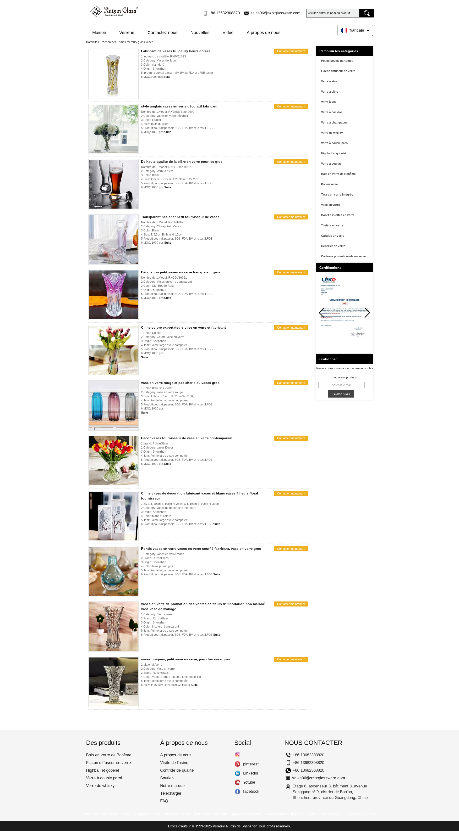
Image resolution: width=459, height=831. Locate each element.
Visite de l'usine (174, 762)
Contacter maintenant (291, 51)
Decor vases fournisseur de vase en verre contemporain (186, 438)
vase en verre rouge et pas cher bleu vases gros (180, 383)
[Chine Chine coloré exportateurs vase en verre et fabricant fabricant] (113, 350)
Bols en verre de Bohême (338, 174)
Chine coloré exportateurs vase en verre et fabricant (183, 327)
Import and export (246, 814)
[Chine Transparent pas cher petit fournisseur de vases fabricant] (113, 239)
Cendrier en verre (333, 246)
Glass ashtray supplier (285, 814)
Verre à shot (329, 81)
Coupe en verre (147, 814)
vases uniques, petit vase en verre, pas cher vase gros (185, 659)
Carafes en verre (332, 235)
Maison (99, 32)
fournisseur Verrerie (210, 814)
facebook (237, 791)
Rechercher (108, 42)
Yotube (237, 782)
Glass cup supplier (360, 814)
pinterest (237, 764)
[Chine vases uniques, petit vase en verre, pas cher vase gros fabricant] (113, 681)
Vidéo (228, 32)
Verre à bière (330, 91)
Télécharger (170, 793)
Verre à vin (328, 102)
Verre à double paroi (334, 143)
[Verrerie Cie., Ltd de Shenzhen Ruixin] (114, 10)
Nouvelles (200, 32)
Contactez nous (162, 32)
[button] (367, 313)
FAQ (164, 801)
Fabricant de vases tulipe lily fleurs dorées (176, 51)
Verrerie (126, 32)
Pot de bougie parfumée (337, 60)
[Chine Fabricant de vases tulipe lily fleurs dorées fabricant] (113, 73)
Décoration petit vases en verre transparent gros (180, 272)
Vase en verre (330, 205)
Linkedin (237, 773)
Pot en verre (329, 184)
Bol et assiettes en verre (338, 215)
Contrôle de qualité (177, 770)
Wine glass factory (324, 814)
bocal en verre (177, 814)
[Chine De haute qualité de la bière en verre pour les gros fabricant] (113, 184)
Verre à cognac (331, 163)
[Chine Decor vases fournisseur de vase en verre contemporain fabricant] (113, 460)
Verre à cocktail (331, 112)
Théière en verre (332, 225)
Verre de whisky (332, 133)
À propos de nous (263, 32)
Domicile (92, 42)
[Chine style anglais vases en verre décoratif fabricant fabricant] (113, 129)
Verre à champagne (334, 122)
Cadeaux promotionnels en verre (343, 256)
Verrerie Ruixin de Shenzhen (235, 826)
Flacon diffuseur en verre (338, 71)
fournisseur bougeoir (111, 814)
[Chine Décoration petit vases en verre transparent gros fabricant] (113, 294)
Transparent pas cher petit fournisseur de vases (180, 217)
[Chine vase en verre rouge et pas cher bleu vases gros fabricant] (113, 405)
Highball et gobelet (333, 153)
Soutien (167, 778)
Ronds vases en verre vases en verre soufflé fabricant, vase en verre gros (201, 548)
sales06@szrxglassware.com (275, 13)
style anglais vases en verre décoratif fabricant (179, 106)
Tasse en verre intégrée (337, 194)
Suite (167, 77)
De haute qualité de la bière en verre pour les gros (182, 161)
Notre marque (172, 785)
